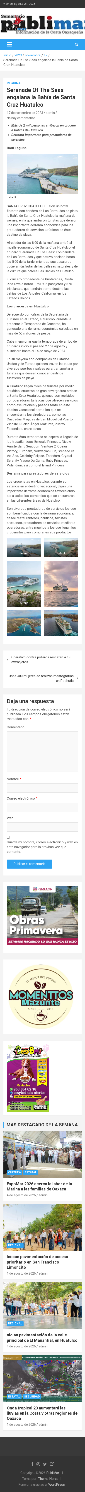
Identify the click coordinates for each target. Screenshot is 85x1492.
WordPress (56, 1485)
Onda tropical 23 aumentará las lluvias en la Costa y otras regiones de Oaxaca (42, 1413)
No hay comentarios (21, 118)
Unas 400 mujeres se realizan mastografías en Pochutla (41, 678)
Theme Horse (48, 1479)
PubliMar (52, 1473)
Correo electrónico (22, 798)
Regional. (15, 83)
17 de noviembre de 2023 (25, 113)
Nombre (14, 779)
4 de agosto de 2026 (21, 1195)
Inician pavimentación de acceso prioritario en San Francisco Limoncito (37, 1262)
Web (10, 818)
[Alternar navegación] (9, 44)
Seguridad (32, 1396)
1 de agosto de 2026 (21, 1273)
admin (50, 113)
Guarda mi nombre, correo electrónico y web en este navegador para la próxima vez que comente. (42, 847)
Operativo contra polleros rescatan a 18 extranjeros (40, 659)
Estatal (31, 1172)
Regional (15, 1245)
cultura (14, 1172)
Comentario (15, 727)
